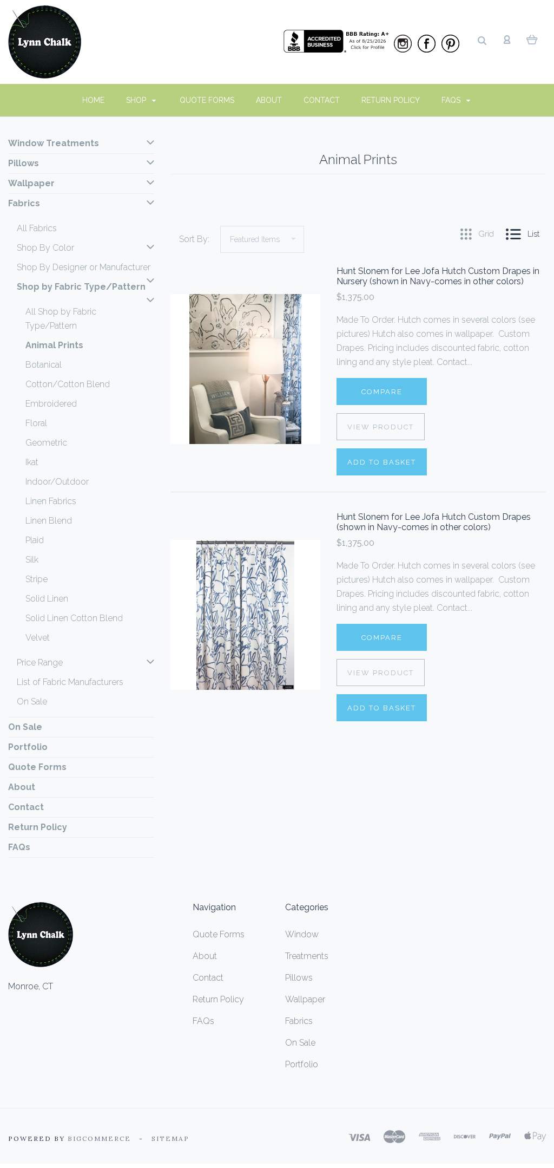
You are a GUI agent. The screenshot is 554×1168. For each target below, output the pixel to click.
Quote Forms (207, 100)
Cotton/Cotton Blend (67, 384)
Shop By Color (45, 248)
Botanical (43, 365)
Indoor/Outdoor (57, 482)
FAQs (452, 100)
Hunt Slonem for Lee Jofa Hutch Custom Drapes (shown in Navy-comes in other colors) (434, 522)
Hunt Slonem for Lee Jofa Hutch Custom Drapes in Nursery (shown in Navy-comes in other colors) (438, 276)
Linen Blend (48, 521)
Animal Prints (54, 345)
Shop (137, 100)
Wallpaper (31, 183)
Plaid (34, 540)
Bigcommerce (99, 1138)
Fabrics (24, 203)
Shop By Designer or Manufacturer (83, 267)
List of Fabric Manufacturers (70, 682)
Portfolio (28, 747)
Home (93, 100)
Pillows (23, 163)
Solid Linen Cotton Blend (74, 618)
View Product (380, 427)
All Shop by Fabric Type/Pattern (60, 318)
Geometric (46, 443)
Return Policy (390, 100)
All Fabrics (37, 228)
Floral (36, 423)
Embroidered (51, 404)
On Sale (32, 701)
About (269, 100)
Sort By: (194, 239)
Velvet (37, 637)
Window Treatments (53, 143)
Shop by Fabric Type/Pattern (81, 287)
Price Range (40, 662)
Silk (31, 559)
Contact (322, 100)
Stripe (36, 579)
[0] (532, 39)
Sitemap (170, 1138)
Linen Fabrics (50, 501)
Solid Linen (46, 598)
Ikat (31, 462)
